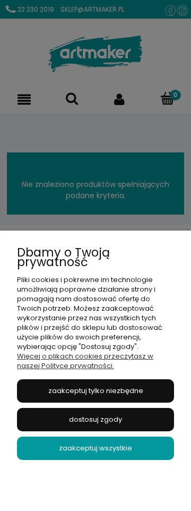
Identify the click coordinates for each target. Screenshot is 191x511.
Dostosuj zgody (95, 419)
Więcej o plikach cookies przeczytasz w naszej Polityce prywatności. (85, 361)
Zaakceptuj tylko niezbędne (95, 391)
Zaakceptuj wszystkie (95, 448)
